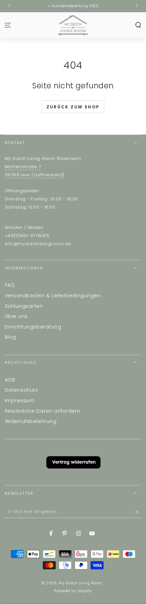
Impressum (20, 400)
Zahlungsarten (24, 306)
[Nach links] (10, 6)
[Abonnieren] (138, 512)
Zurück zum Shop (73, 107)
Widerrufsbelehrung (31, 421)
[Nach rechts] (136, 6)
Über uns (16, 316)
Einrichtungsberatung (33, 326)
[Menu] (8, 25)
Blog (10, 337)
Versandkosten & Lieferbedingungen (53, 295)
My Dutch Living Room (81, 583)
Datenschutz (21, 390)
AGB (10, 379)
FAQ (10, 285)
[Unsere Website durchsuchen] (138, 25)
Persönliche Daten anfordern (42, 411)
